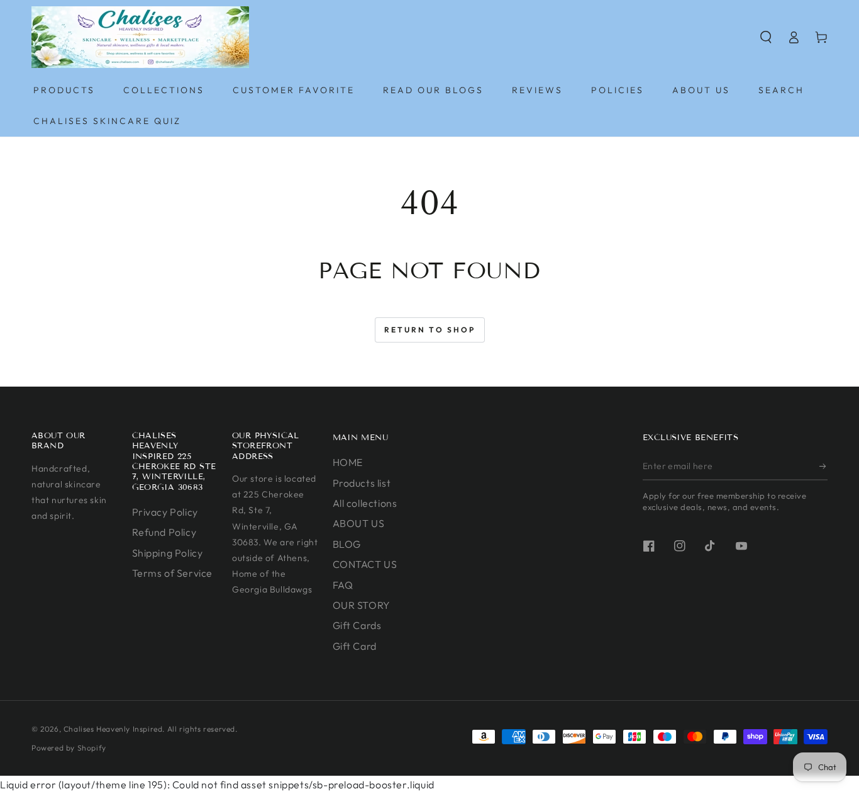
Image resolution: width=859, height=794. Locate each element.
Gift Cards (357, 625)
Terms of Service (172, 573)
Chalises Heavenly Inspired (113, 729)
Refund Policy (164, 532)
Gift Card (355, 646)
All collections (365, 503)
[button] (766, 37)
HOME (348, 462)
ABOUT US (359, 523)
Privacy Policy (165, 512)
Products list (362, 483)
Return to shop (429, 329)
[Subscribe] (823, 466)
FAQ (343, 585)
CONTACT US (365, 564)
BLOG (347, 544)
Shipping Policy (167, 553)
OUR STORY (362, 605)
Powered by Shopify (68, 747)
